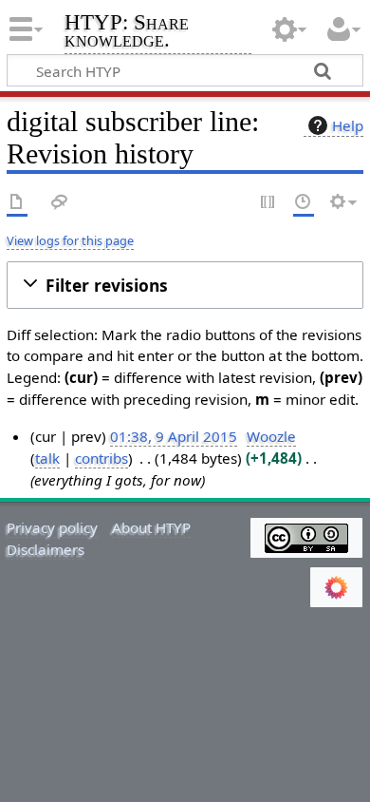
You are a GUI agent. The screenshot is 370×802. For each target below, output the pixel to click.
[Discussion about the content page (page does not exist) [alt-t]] (59, 203)
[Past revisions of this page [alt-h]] (303, 203)
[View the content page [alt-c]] (17, 203)
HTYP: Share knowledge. (127, 32)
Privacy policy (52, 527)
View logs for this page (70, 240)
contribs (101, 458)
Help (347, 125)
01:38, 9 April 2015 (173, 436)
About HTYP (151, 527)
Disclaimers (45, 549)
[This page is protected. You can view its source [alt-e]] (268, 203)
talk (47, 458)
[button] (185, 285)
